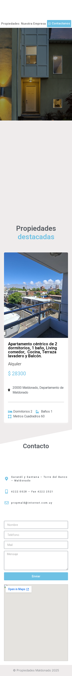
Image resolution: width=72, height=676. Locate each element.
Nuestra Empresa (33, 23)
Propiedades (10, 23)
